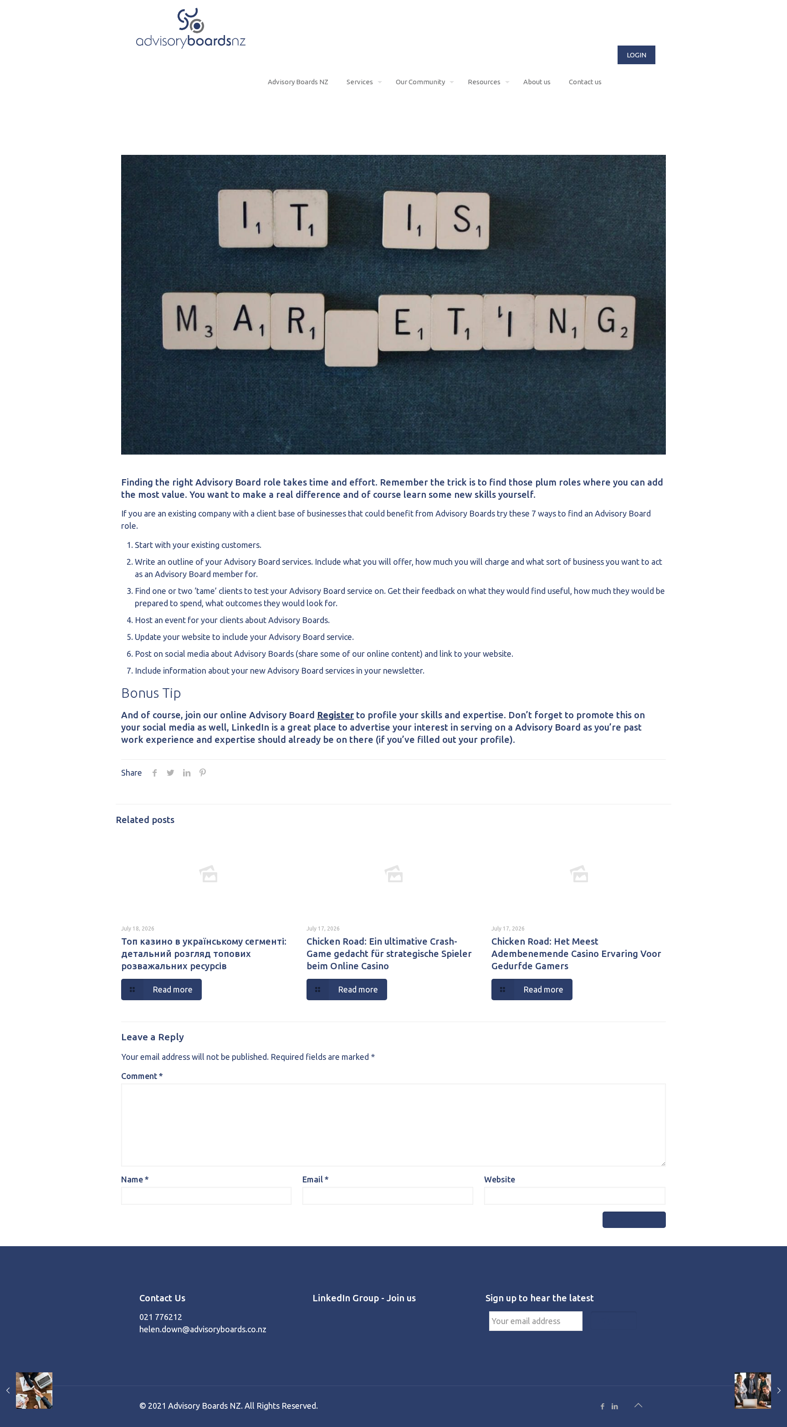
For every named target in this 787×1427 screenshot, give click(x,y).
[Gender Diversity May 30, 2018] (761, 1390)
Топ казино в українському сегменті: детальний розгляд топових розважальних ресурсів (203, 953)
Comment (142, 1075)
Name (135, 1179)
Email (315, 1179)
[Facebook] (602, 1406)
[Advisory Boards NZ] (190, 27)
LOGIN (636, 55)
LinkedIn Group (345, 1298)
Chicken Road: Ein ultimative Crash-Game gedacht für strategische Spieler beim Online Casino (389, 953)
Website (499, 1179)
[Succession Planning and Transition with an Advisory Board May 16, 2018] (26, 1390)
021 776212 (160, 1316)
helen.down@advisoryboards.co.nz (202, 1329)
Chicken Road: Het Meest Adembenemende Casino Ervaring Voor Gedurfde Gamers (576, 953)
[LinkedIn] (614, 1406)
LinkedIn (250, 727)
